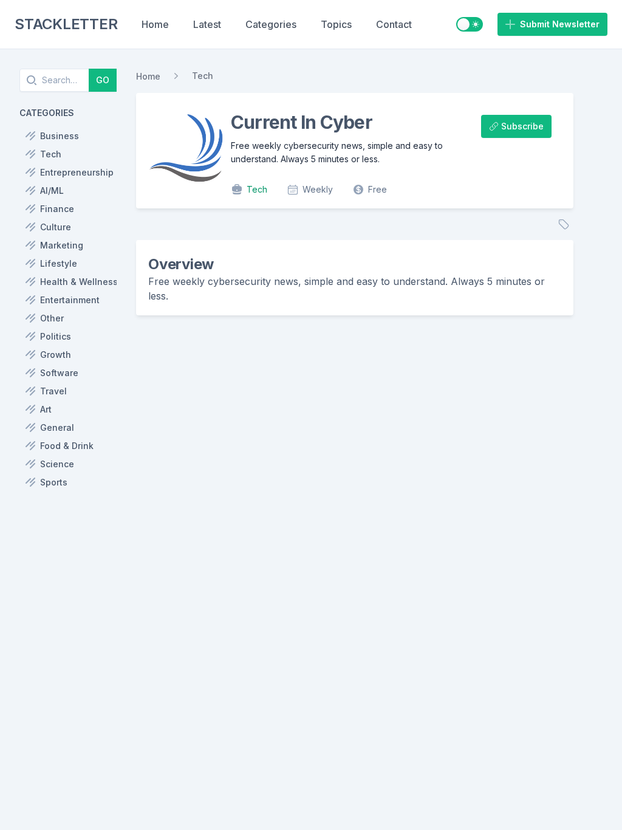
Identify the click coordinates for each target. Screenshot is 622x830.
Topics (336, 24)
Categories (270, 24)
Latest (207, 24)
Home (155, 24)
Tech (202, 75)
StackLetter (66, 24)
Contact (394, 24)
